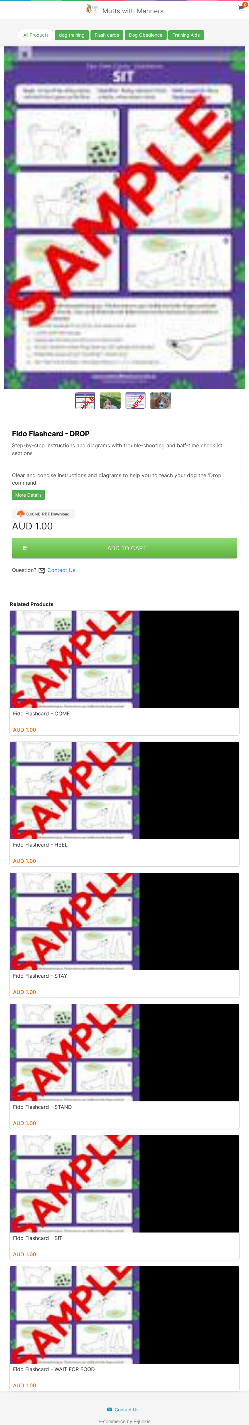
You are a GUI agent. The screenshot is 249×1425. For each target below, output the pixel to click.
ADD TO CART (127, 548)
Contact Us (61, 570)
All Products (36, 35)
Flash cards (107, 35)
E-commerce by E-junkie (124, 1421)
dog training (72, 35)
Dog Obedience (145, 35)
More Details (28, 495)
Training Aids (186, 35)
